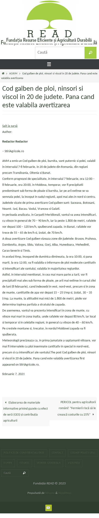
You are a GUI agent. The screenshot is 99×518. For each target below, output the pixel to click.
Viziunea (74, 463)
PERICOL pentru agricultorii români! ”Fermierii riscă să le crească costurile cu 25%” (77, 408)
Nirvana (50, 493)
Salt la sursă (9, 126)
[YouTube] (48, 508)
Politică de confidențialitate (24, 452)
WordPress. (65, 493)
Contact (57, 452)
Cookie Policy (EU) (82, 452)
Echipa (8, 463)
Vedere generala (49, 463)
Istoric (24, 463)
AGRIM (13, 73)
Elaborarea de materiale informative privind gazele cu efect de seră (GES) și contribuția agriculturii (25, 411)
